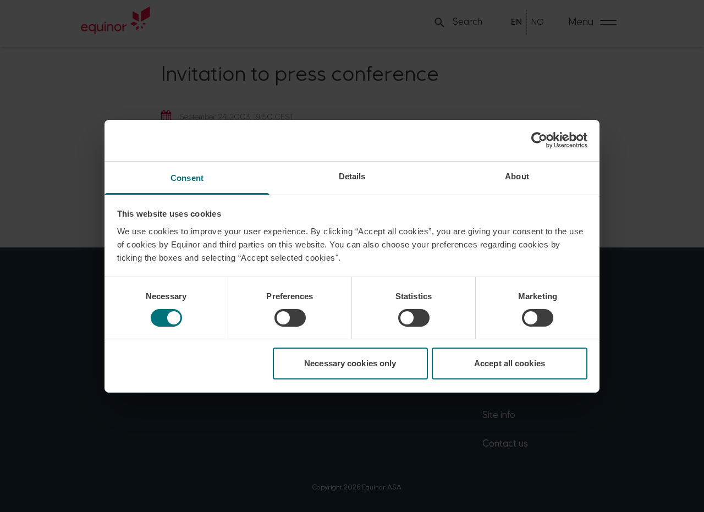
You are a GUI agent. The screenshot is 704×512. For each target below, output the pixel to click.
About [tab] (517, 175)
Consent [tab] (187, 177)
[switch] (290, 318)
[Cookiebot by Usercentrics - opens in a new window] (539, 140)
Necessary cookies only (350, 363)
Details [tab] (352, 175)
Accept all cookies (509, 363)
